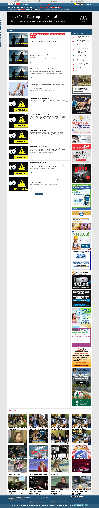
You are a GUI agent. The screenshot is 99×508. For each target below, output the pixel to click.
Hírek (31, 47)
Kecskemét (42, 43)
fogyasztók (51, 120)
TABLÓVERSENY (44, 7)
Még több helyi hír (12, 492)
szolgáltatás (50, 43)
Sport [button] (18, 7)
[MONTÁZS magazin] (53, 1)
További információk (79, 505)
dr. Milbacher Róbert (21, 500)
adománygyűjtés (40, 502)
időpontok (57, 137)
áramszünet (38, 43)
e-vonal (46, 43)
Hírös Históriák (41, 9)
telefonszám (56, 73)
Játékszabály (70, 500)
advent (44, 502)
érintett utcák (61, 90)
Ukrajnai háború (12, 9)
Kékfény (30, 7)
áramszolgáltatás (48, 73)
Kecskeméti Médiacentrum (39, 501)
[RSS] (85, 4)
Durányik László (54, 501)
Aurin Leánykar (53, 502)
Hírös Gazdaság (49, 9)
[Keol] (46, 1)
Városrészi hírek (66, 9)
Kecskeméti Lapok (57, 9)
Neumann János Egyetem (18, 499)
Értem (86, 505)
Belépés (72, 1)
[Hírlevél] (88, 4)
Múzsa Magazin (60, 501)
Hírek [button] (9, 7)
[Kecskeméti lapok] (25, 1)
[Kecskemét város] (86, 1)
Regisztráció (78, 1)
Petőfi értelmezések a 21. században (16, 500)
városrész (60, 73)
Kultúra (23, 7)
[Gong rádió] (40, 1)
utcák (53, 43)
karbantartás (42, 58)
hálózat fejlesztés (47, 58)
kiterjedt (38, 168)
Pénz (13, 7)
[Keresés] (91, 4)
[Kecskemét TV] (18, 1)
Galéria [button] (36, 7)
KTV (64, 501)
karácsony (31, 503)
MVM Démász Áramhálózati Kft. (56, 58)
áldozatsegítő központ (33, 502)
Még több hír (39, 194)
